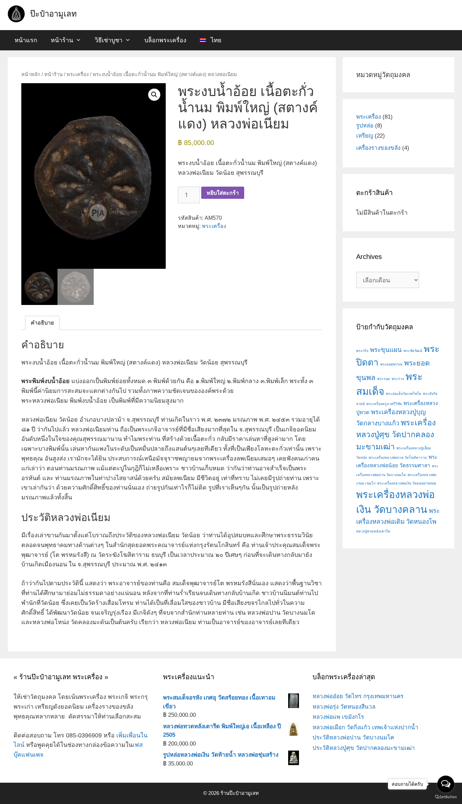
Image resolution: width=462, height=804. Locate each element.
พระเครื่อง (78, 74)
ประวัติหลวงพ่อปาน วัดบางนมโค (353, 737)
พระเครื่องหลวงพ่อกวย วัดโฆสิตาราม (398, 457)
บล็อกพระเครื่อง (165, 40)
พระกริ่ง (362, 351)
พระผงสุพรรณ (391, 364)
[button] (154, 95)
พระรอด (383, 379)
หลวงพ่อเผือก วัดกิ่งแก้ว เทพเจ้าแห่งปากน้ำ (365, 727)
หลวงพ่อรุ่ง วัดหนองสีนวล (344, 707)
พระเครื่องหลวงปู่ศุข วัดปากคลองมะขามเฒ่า (396, 434)
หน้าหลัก (30, 74)
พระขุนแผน (386, 349)
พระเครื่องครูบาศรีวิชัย (384, 404)
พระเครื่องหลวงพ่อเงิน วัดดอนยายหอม (406, 483)
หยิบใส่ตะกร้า (223, 192)
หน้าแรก (26, 40)
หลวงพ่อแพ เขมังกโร (338, 717)
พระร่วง (398, 379)
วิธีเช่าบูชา (108, 40)
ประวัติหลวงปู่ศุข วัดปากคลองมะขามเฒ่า (364, 748)
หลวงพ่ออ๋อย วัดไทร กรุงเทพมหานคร (358, 696)
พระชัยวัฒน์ (412, 351)
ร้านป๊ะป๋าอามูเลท (240, 793)
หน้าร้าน (62, 40)
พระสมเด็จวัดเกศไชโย (403, 394)
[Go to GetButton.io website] (446, 797)
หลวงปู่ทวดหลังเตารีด (373, 531)
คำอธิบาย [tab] (42, 323)
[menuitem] (210, 40)
